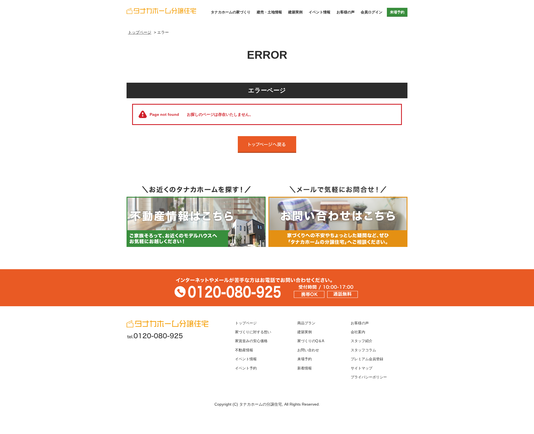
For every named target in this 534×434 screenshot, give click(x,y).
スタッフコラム (363, 350)
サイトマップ (361, 368)
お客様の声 (346, 12)
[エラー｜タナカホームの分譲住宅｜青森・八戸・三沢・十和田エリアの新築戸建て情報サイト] (161, 8)
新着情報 (304, 368)
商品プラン (306, 323)
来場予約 (397, 12)
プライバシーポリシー (369, 377)
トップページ (246, 323)
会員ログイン (371, 12)
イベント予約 (246, 368)
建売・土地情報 (269, 12)
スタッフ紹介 (361, 341)
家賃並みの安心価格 (251, 341)
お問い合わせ (308, 350)
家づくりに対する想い (253, 332)
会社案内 (358, 332)
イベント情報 (319, 12)
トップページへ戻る (267, 144)
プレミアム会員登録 (367, 359)
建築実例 (295, 12)
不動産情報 (244, 350)
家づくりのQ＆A (310, 341)
